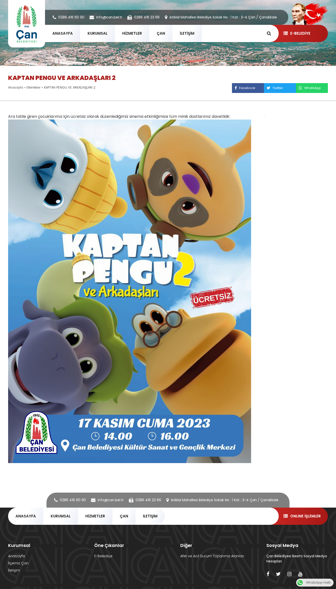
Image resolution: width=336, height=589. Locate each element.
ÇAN (161, 33)
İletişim (14, 570)
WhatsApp (312, 88)
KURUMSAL (97, 33)
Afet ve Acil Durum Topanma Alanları (212, 556)
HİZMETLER (132, 33)
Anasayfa (15, 87)
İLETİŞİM (187, 33)
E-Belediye (103, 556)
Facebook (247, 88)
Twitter (278, 88)
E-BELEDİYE (300, 33)
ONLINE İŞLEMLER (305, 516)
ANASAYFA (62, 33)
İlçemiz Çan (18, 563)
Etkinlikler (34, 87)
